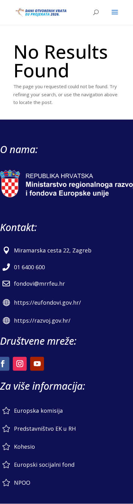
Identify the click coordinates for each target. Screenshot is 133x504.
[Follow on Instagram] (20, 364)
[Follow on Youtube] (37, 364)
